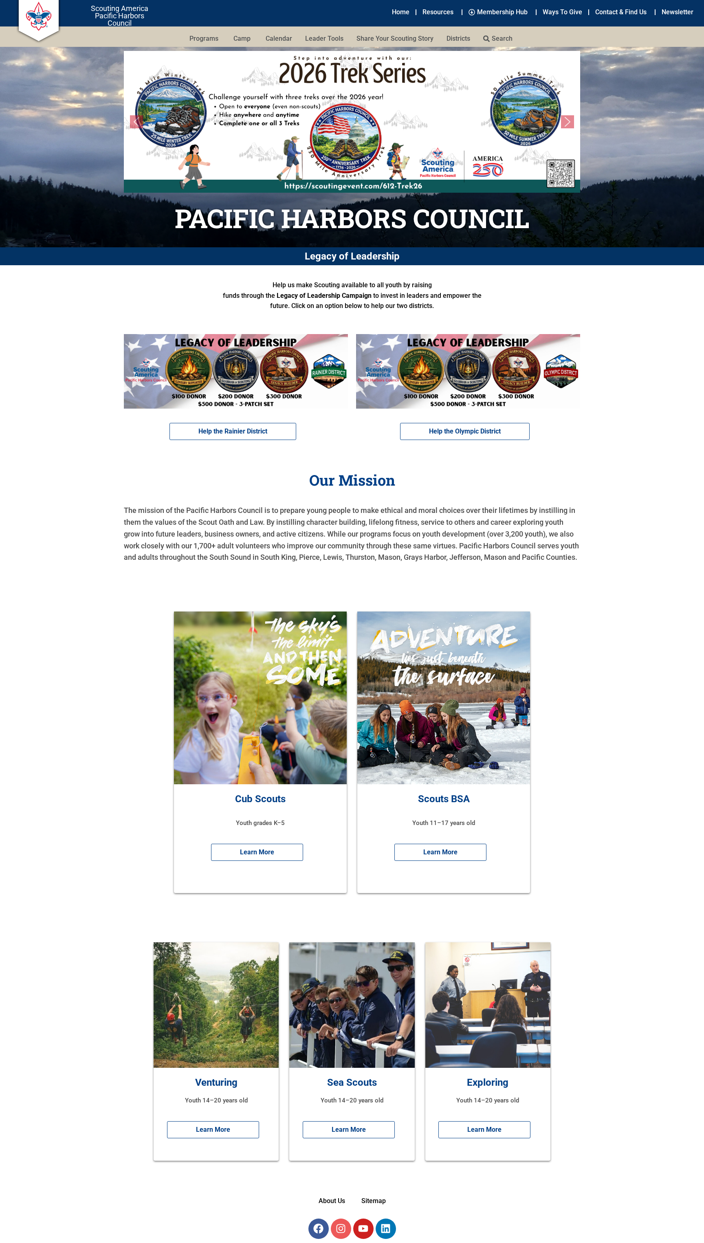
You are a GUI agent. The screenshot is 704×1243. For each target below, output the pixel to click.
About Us (332, 1201)
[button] (352, 122)
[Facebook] (318, 1229)
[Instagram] (341, 1229)
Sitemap (373, 1201)
